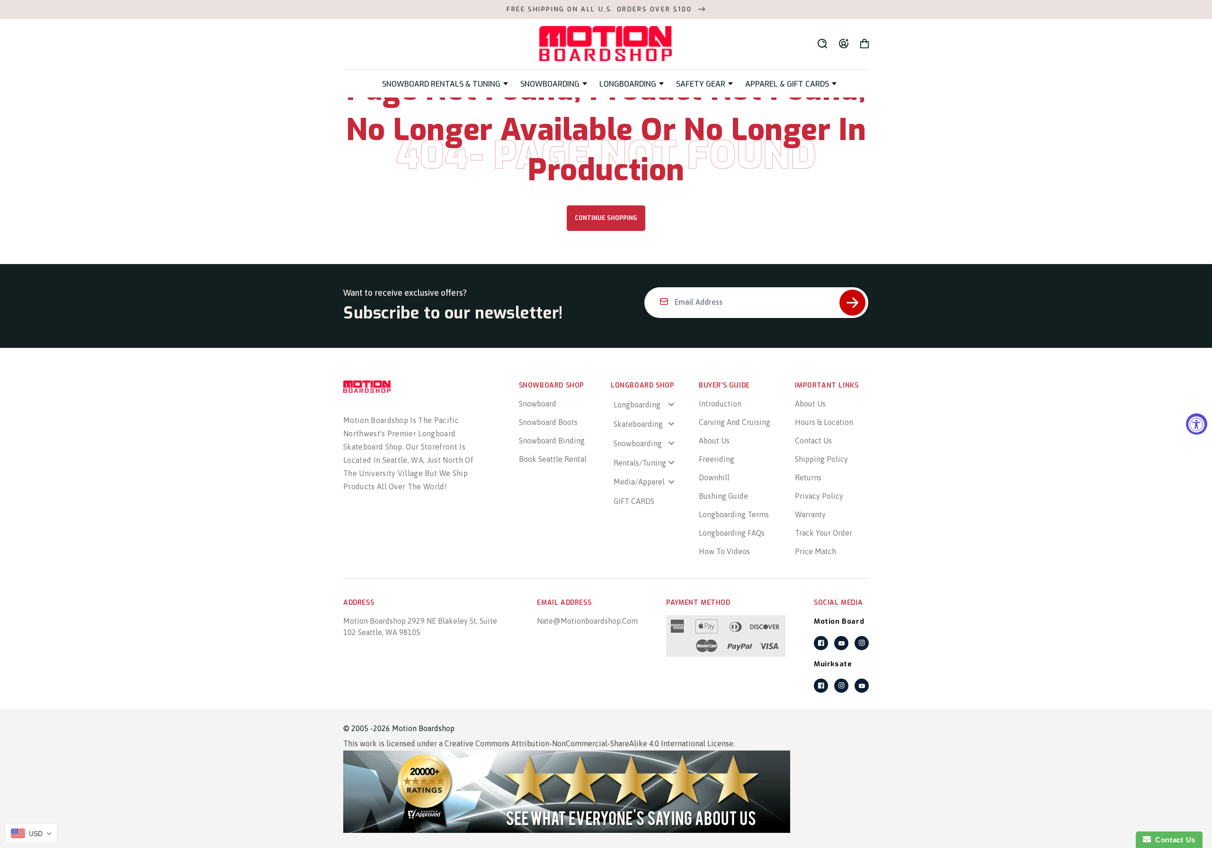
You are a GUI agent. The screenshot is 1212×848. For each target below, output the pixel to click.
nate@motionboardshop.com (587, 621)
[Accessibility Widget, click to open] (1196, 424)
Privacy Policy (819, 496)
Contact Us (813, 440)
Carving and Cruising (734, 422)
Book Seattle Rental (553, 459)
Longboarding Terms (734, 514)
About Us (714, 440)
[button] (445, 84)
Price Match (815, 551)
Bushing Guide (723, 496)
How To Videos (724, 551)
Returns (808, 477)
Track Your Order (823, 533)
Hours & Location (824, 422)
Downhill (714, 477)
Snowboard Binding (552, 440)
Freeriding (716, 459)
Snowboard (537, 403)
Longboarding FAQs (732, 533)
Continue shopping (606, 218)
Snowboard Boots (548, 422)
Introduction (720, 403)
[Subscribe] (852, 303)
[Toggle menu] (671, 404)
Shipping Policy (821, 459)
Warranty (810, 514)
